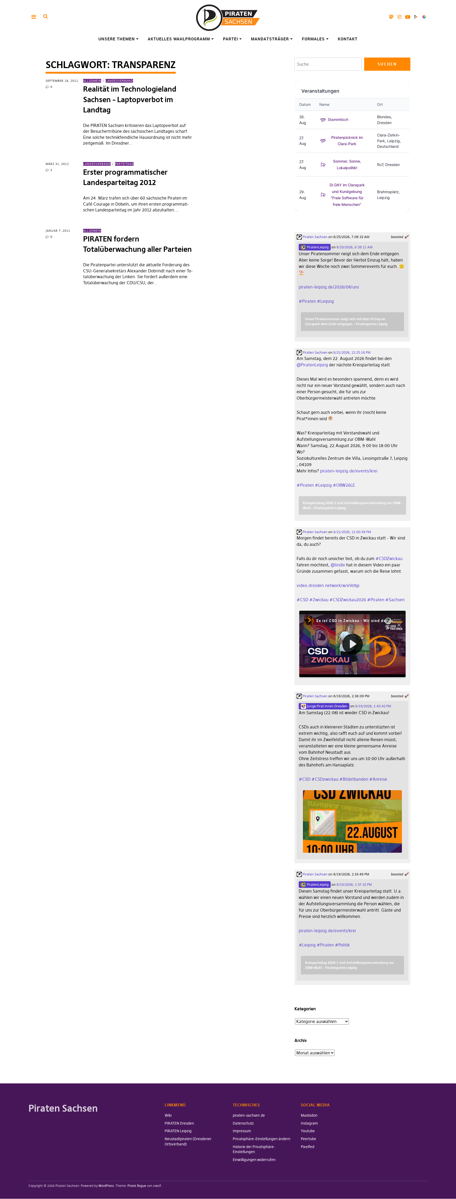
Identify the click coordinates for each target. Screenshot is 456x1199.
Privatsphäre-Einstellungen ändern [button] (261, 1138)
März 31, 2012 (57, 164)
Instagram (399, 16)
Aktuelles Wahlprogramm (179, 38)
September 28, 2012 (62, 81)
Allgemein (92, 81)
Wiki (168, 1115)
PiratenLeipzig (317, 247)
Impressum (242, 1131)
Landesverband (119, 81)
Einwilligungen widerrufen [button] (254, 1159)
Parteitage (124, 164)
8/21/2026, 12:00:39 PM (352, 532)
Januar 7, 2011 (58, 231)
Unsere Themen (116, 38)
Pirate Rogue (136, 1186)
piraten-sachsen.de (249, 1115)
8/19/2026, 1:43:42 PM (373, 706)
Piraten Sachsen (314, 237)
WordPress (106, 1186)
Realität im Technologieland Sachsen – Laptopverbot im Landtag (129, 99)
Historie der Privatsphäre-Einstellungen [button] (254, 1149)
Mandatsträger (270, 38)
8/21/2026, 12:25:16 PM (351, 352)
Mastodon (391, 16)
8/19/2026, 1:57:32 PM (354, 884)
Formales (313, 38)
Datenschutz (243, 1123)
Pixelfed (424, 16)
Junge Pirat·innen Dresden (326, 706)
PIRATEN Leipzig (178, 1131)
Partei (230, 38)
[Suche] (45, 16)
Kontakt (348, 38)
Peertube (415, 16)
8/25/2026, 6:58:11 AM (354, 247)
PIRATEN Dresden (179, 1123)
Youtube (407, 16)
